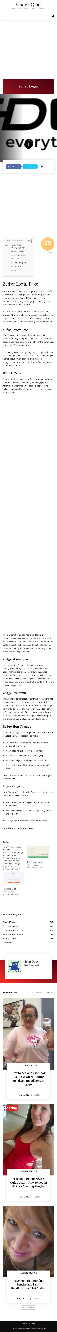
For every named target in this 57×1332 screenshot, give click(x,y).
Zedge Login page (19, 248)
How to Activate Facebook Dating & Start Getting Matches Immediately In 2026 (28, 1078)
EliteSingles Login (34, 862)
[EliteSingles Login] (38, 852)
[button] (53, 16)
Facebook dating (28, 1065)
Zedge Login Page (13, 245)
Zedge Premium (19, 259)
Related (16, 270)
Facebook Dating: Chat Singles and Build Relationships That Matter (28, 1284)
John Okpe (31, 961)
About (24, 1324)
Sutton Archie (23, 1095)
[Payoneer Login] (13, 878)
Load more (27, 1307)
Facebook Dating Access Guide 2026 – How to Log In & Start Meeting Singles (28, 1182)
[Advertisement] (28, 49)
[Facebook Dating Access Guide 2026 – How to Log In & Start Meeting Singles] (28, 1139)
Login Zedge (17, 266)
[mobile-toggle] (4, 16)
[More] (42, 166)
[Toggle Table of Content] (28, 241)
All (28, 993)
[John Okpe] (14, 966)
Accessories (37, 993)
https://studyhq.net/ (31, 965)
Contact (32, 1324)
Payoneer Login (9, 888)
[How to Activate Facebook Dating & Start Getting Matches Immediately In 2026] (28, 1034)
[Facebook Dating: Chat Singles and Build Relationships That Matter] (28, 1241)
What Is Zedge (18, 251)
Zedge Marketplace (20, 255)
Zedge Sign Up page (20, 263)
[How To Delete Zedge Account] (15, 858)
